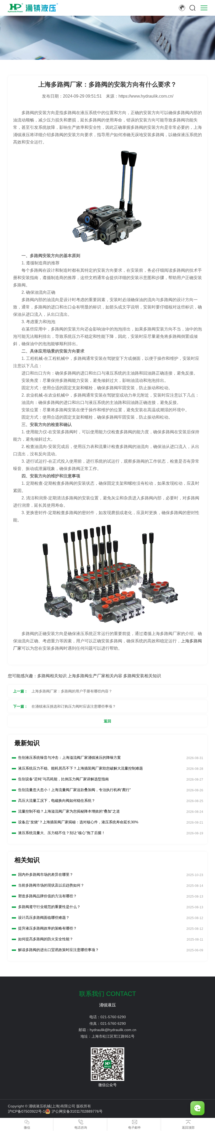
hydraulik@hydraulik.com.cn (113, 1030)
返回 (107, 721)
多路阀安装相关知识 (142, 676)
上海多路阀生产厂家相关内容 (95, 676)
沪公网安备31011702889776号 (77, 1111)
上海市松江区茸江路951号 (113, 1036)
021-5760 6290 (113, 1017)
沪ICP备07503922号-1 (26, 1111)
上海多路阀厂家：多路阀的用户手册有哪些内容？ (71, 691)
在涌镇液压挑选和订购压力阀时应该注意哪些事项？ (73, 706)
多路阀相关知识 (52, 676)
